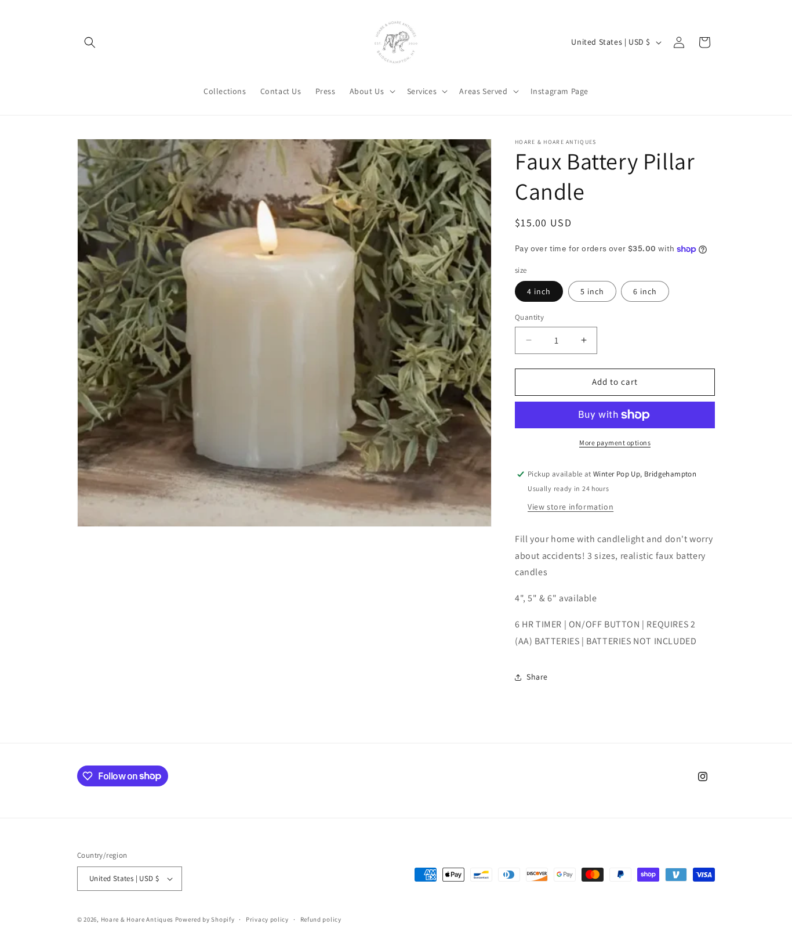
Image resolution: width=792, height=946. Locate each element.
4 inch (539, 291)
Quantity (529, 317)
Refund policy (320, 919)
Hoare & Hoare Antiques (137, 919)
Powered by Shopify (205, 919)
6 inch (645, 291)
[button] (90, 42)
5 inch (592, 291)
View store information (570, 506)
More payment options (615, 442)
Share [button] (537, 676)
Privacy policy (267, 919)
